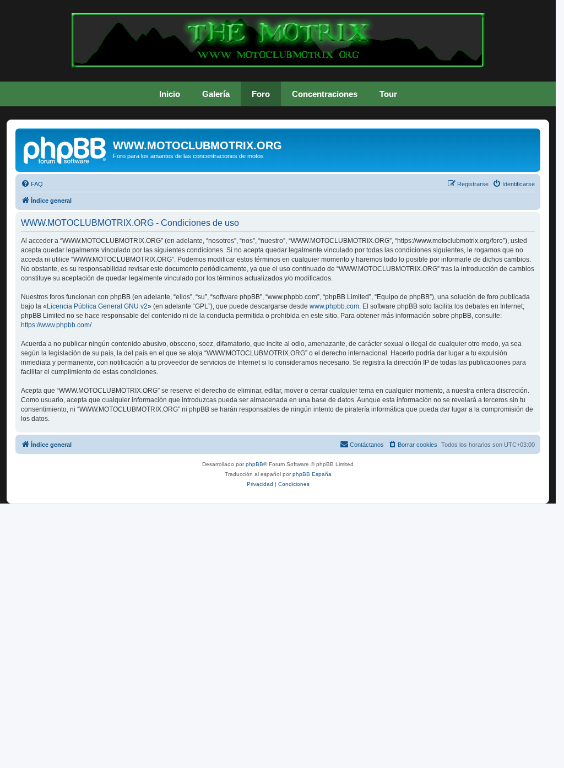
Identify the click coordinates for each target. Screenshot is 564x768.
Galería (216, 94)
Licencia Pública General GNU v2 (97, 306)
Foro (261, 94)
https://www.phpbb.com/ (56, 325)
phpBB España (312, 474)
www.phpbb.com (334, 306)
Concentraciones (324, 94)
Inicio (169, 94)
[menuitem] (32, 184)
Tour (388, 94)
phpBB (254, 464)
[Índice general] (65, 148)
